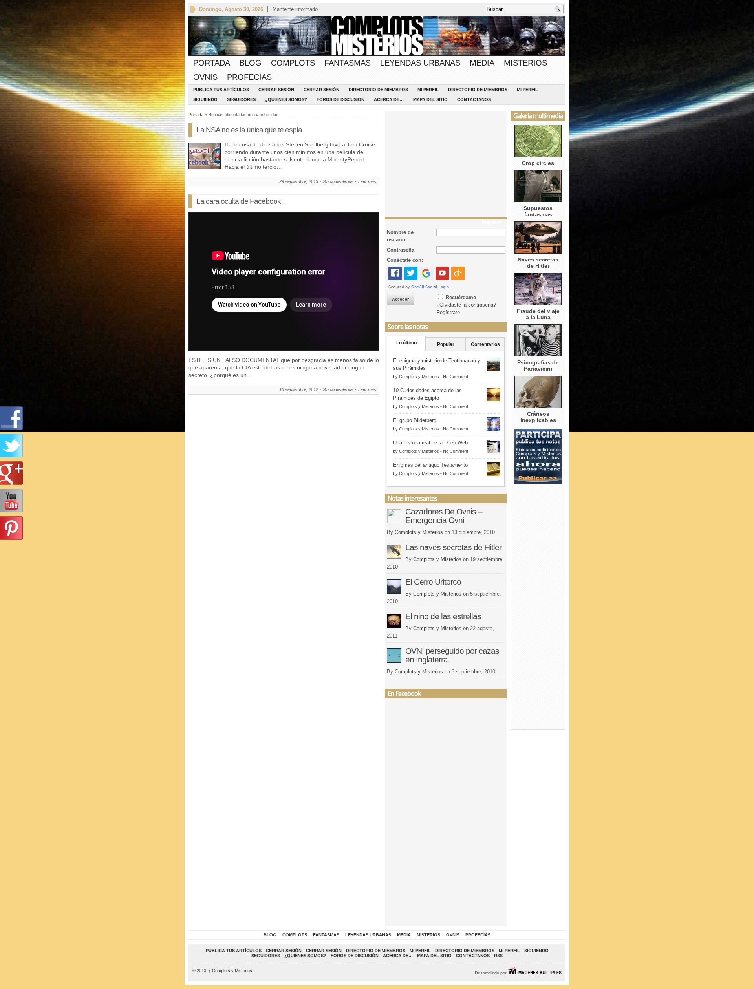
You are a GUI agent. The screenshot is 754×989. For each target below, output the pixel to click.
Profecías (249, 77)
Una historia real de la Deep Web (430, 443)
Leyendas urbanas (420, 62)
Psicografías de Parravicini (538, 365)
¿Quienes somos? (286, 99)
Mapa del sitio (430, 99)
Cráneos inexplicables (538, 417)
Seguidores (241, 99)
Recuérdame (461, 297)
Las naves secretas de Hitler (453, 547)
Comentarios (485, 344)
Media (482, 62)
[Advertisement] (446, 162)
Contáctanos (474, 99)
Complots (293, 62)
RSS (498, 955)
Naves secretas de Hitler (538, 262)
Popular (445, 344)
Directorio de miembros (378, 89)
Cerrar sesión (276, 89)
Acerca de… (389, 99)
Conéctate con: (405, 260)
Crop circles (538, 163)
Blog (251, 62)
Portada (211, 62)
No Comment (455, 376)
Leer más (367, 181)
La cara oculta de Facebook (238, 201)
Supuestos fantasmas (538, 211)
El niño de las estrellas (443, 616)
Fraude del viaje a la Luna (538, 314)
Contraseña (400, 250)
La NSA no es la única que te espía (249, 130)
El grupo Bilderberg (414, 420)
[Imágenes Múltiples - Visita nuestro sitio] (535, 973)
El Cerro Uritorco (433, 581)
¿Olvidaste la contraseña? (466, 305)
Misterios (525, 62)
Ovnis (205, 77)
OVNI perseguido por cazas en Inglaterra (452, 655)
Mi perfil (428, 89)
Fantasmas (347, 62)
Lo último (406, 343)
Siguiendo (205, 99)
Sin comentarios (338, 181)
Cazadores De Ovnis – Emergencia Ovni (443, 516)
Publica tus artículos (221, 89)
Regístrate (448, 312)
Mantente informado (295, 9)
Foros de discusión (340, 99)
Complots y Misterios (419, 376)
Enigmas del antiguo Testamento (430, 465)
